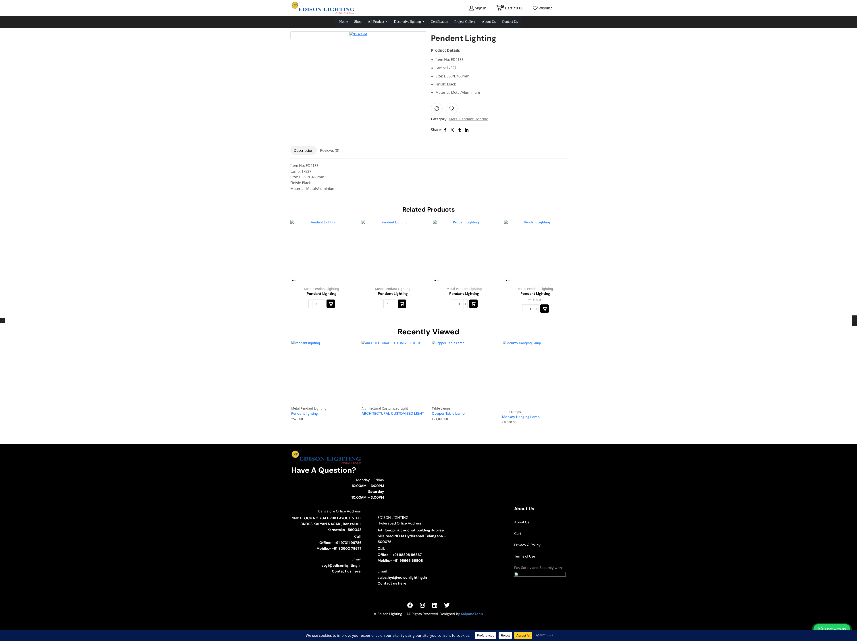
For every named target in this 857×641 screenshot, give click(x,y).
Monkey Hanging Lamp (521, 416)
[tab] (303, 150)
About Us (489, 21)
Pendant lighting (304, 413)
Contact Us (510, 21)
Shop (358, 21)
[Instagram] (422, 605)
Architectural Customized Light (385, 408)
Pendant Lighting (322, 293)
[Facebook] (410, 605)
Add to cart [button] (558, 253)
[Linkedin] (434, 605)
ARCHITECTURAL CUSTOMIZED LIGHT (393, 413)
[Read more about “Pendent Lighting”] (402, 304)
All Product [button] (376, 21)
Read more (344, 253)
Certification (439, 21)
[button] (544, 308)
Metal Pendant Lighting (468, 119)
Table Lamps (441, 408)
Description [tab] (303, 150)
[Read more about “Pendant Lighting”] (330, 304)
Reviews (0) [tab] (329, 150)
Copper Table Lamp (448, 413)
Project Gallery (465, 21)
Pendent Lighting (393, 293)
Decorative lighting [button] (408, 21)
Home (343, 21)
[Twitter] (447, 605)
